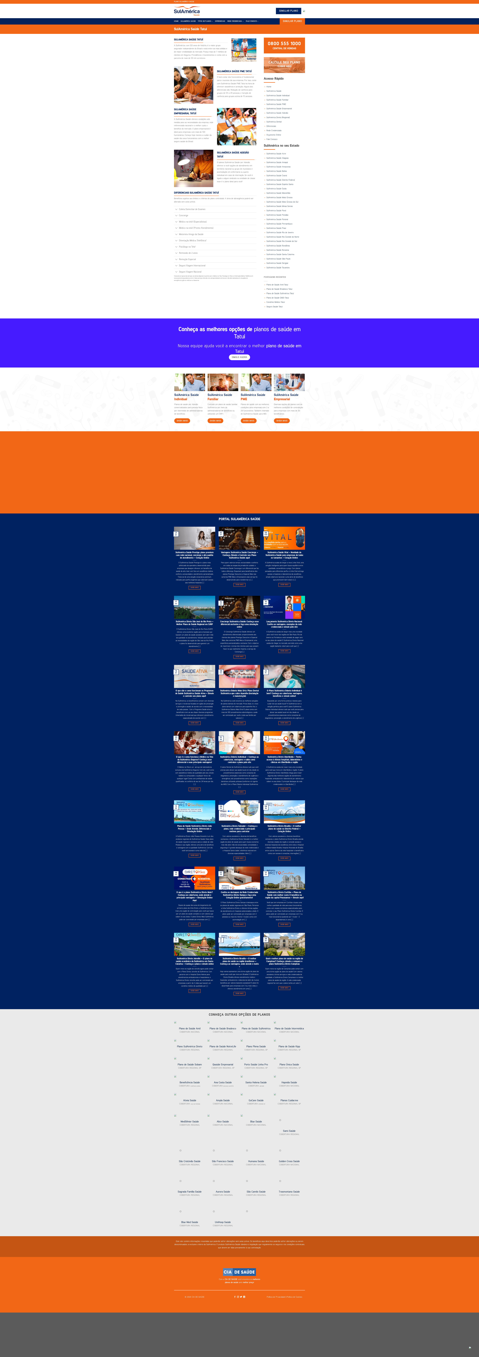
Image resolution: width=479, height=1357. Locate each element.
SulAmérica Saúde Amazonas (278, 167)
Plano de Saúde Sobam (190, 1064)
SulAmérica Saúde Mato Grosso (279, 198)
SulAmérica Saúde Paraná (277, 220)
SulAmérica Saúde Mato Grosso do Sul (282, 202)
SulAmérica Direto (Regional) (278, 118)
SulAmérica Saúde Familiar (277, 100)
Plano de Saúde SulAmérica (256, 1028)
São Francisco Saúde (223, 1143)
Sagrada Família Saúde (190, 1164)
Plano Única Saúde (289, 1064)
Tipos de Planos (204, 21)
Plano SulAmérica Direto (189, 1046)
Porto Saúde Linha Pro (256, 1064)
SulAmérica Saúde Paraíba (277, 215)
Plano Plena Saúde (256, 1046)
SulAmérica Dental (274, 122)
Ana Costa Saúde (223, 1082)
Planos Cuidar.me (289, 1100)
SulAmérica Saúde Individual (278, 96)
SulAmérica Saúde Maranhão (278, 193)
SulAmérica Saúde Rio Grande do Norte (282, 237)
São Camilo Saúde (256, 1164)
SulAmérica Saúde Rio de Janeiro (280, 233)
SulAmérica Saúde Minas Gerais (279, 206)
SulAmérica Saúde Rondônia (278, 246)
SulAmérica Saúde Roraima (277, 250)
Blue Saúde (256, 1121)
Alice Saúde (223, 1121)
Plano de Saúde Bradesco (223, 1028)
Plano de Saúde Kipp (289, 1046)
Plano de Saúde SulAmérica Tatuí (280, 294)
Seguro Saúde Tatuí (274, 307)
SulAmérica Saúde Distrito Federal (280, 180)
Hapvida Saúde (289, 1082)
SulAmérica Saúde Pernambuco (279, 224)
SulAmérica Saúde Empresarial (279, 109)
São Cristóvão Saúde (189, 1143)
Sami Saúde (289, 1121)
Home (176, 21)
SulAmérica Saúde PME (276, 104)
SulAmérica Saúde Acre (276, 154)
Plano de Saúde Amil (189, 1028)
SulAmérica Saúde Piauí (276, 228)
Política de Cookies (294, 1260)
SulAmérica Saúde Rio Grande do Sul (281, 241)
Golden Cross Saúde (289, 1143)
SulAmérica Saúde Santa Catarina (280, 255)
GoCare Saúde (256, 1100)
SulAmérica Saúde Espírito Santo (279, 184)
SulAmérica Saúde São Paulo (278, 259)
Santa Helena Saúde (256, 1082)
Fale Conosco (251, 21)
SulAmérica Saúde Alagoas (277, 158)
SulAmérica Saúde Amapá (277, 163)
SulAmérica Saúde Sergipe (277, 263)
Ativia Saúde (189, 1100)
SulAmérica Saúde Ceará (276, 176)
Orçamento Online (273, 135)
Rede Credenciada (234, 21)
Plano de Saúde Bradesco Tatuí (279, 289)
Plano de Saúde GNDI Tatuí (277, 298)
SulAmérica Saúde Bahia (276, 171)
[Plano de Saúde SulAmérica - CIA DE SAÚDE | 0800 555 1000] (187, 10)
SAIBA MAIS (195, 587)
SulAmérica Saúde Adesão (277, 113)
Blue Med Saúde (189, 1185)
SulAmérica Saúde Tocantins (278, 268)
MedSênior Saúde (190, 1121)
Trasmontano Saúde (289, 1164)
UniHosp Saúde (223, 1185)
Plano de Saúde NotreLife (223, 1046)
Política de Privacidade (276, 1260)
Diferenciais (220, 21)
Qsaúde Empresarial (223, 1064)
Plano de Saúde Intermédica (289, 1028)
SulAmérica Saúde (188, 21)
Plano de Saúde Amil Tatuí (277, 285)
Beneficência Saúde (190, 1082)
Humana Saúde (256, 1143)
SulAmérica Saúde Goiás (276, 189)
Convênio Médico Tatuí (275, 302)
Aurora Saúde (223, 1164)
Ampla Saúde (223, 1100)
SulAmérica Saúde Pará (276, 211)
